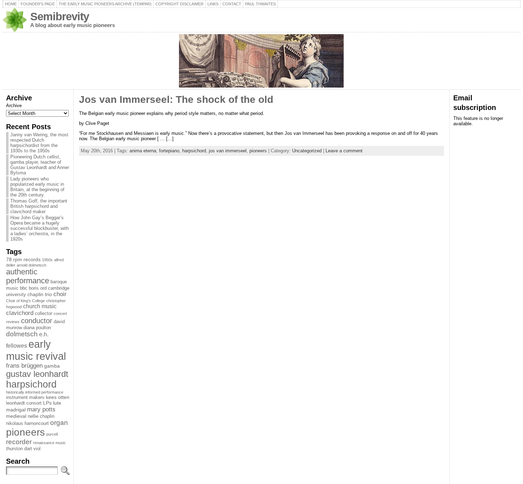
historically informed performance (34, 392)
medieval (16, 416)
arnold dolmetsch (31, 265)
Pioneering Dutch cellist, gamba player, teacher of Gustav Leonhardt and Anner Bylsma (39, 164)
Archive (14, 105)
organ (59, 422)
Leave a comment (344, 150)
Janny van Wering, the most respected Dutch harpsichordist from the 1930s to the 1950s (39, 142)
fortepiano (169, 150)
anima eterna (143, 150)
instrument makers (25, 397)
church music (40, 306)
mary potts (41, 409)
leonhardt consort (24, 403)
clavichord (19, 313)
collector (43, 313)
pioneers (25, 432)
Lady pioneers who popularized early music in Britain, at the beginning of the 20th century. (37, 187)
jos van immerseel (228, 150)
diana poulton (37, 327)
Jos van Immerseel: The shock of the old (176, 99)
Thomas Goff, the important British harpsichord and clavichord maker (38, 206)
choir (60, 294)
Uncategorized (307, 150)
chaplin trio (39, 294)
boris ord (38, 288)
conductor (36, 321)
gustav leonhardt (37, 374)
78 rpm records (23, 259)
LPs (47, 403)
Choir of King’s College (25, 301)
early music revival (36, 350)
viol (37, 448)
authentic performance (27, 276)
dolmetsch (22, 334)
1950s (47, 260)
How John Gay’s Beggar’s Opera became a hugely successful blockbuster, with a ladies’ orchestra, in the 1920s (39, 228)
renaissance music (49, 443)
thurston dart (19, 448)
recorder (19, 442)
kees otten (57, 397)
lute (57, 403)
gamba (52, 366)
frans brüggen (24, 365)
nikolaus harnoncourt (27, 423)
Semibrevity (59, 16)
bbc (23, 288)
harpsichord (31, 384)
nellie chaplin (41, 416)
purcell (52, 434)
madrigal (16, 409)
